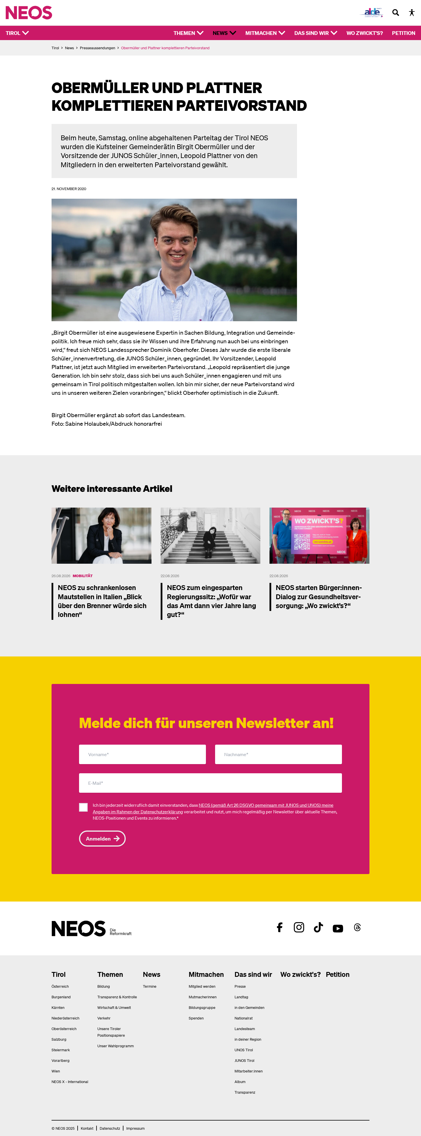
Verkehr (104, 1017)
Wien (56, 1070)
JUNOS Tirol (244, 1060)
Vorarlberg (61, 1060)
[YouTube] (338, 927)
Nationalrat (244, 1017)
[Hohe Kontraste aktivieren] (411, 12)
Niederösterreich (65, 1017)
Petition (403, 32)
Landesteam (245, 1028)
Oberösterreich (64, 1028)
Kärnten (58, 1007)
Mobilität (83, 575)
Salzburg (59, 1039)
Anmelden (98, 838)
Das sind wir (311, 32)
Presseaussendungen (97, 47)
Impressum (135, 1128)
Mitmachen (261, 32)
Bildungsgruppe (202, 1007)
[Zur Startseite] (41, 12)
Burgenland (61, 996)
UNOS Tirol (244, 1049)
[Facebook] (279, 927)
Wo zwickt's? (365, 32)
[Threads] (357, 927)
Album (240, 1081)
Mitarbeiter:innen (249, 1070)
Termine (149, 986)
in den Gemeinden (249, 1007)
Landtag (241, 996)
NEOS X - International (70, 1081)
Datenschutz (110, 1128)
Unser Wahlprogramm (115, 1045)
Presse (240, 986)
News (220, 32)
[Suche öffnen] (395, 12)
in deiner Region (248, 1039)
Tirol (13, 32)
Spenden (196, 1017)
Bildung (103, 986)
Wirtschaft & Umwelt (114, 1007)
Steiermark (61, 1049)
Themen (184, 32)
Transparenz (245, 1092)
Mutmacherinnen (203, 996)
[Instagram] (299, 927)
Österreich (60, 986)
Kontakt (87, 1128)
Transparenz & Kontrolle (117, 996)
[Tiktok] (318, 927)
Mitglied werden (202, 986)
